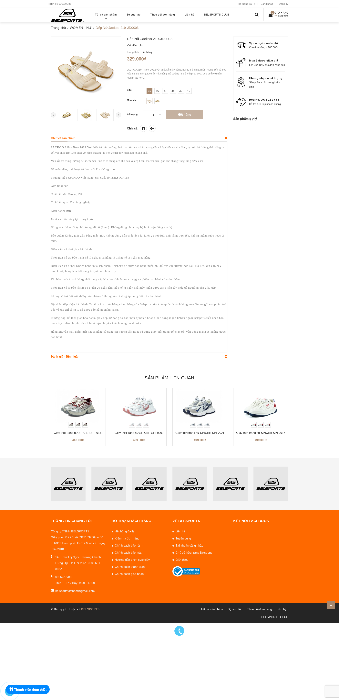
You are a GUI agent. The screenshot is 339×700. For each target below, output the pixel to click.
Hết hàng (184, 114)
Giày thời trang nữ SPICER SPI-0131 (78, 432)
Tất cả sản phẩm (212, 609)
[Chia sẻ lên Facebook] (143, 128)
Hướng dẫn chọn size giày (132, 559)
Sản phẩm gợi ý (245, 118)
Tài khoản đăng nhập (189, 545)
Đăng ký (283, 4)
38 (172, 90)
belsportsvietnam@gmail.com (75, 591)
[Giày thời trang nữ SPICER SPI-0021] (200, 408)
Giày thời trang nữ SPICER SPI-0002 (139, 432)
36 (157, 90)
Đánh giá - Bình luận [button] (65, 356)
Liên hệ (180, 531)
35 (149, 90)
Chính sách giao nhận (129, 573)
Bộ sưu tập (235, 609)
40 (188, 90)
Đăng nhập (267, 4)
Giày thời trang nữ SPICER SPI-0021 (199, 432)
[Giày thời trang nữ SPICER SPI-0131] (78, 408)
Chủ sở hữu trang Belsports (194, 552)
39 (180, 90)
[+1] (152, 128)
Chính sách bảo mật (128, 552)
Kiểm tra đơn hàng (127, 538)
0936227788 (64, 4)
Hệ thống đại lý (246, 4)
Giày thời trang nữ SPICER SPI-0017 (260, 432)
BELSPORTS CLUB (274, 617)
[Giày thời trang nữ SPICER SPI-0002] (139, 408)
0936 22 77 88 (270, 99)
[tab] (139, 138)
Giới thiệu (182, 559)
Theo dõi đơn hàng (259, 609)
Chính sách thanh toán (130, 566)
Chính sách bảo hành (129, 545)
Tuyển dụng (183, 538)
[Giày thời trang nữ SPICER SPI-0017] (260, 408)
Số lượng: (133, 114)
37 (165, 90)
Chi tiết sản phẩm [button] (63, 138)
